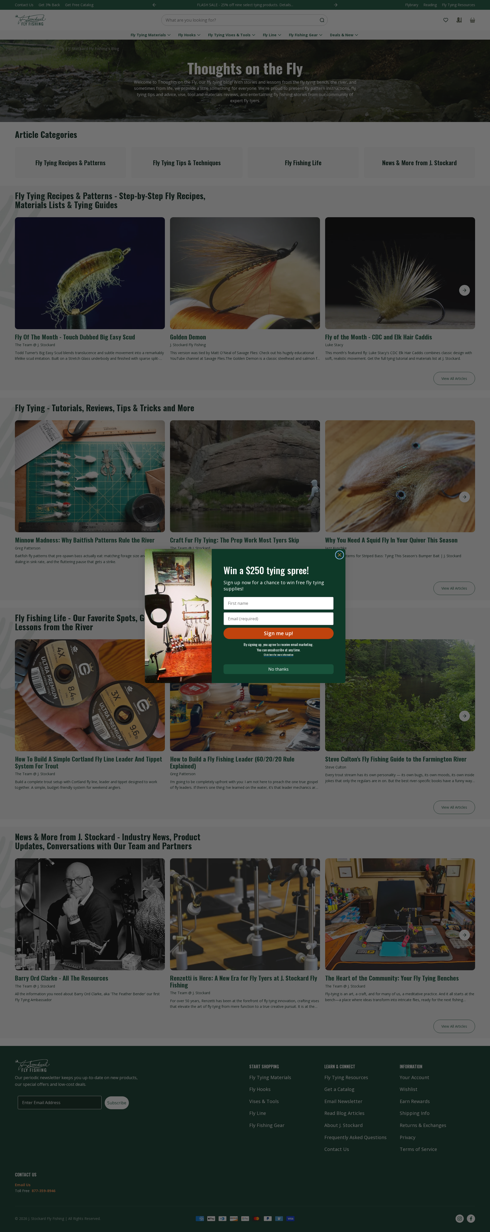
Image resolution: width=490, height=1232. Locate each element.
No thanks (278, 669)
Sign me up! (278, 633)
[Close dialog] (339, 555)
